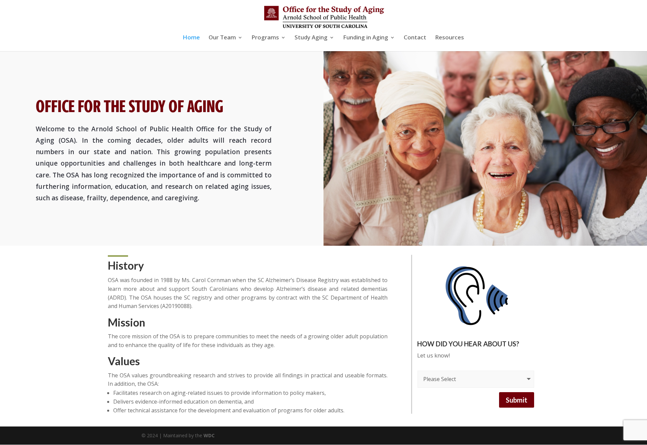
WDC (209, 435)
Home (191, 38)
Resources (449, 38)
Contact (415, 38)
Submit (516, 400)
